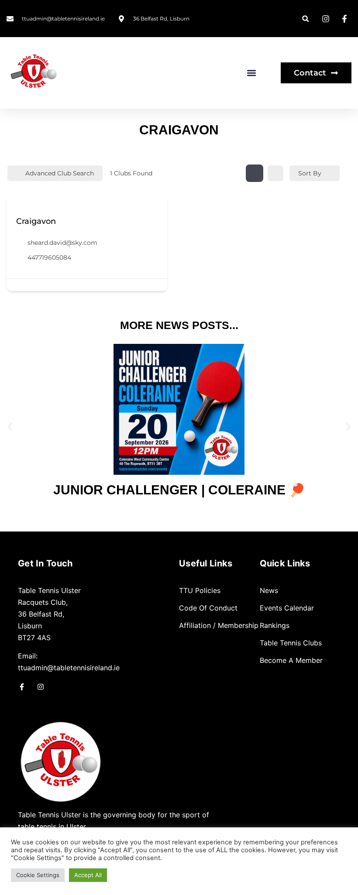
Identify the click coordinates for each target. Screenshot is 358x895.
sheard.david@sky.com (62, 243)
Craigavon (36, 221)
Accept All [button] (88, 874)
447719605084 (49, 257)
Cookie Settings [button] (37, 874)
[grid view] (254, 173)
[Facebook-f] (22, 687)
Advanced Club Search (59, 173)
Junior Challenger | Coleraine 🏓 (179, 490)
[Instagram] (41, 687)
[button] (305, 18)
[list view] (275, 173)
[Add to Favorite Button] (19, 207)
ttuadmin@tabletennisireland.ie (69, 667)
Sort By (309, 173)
